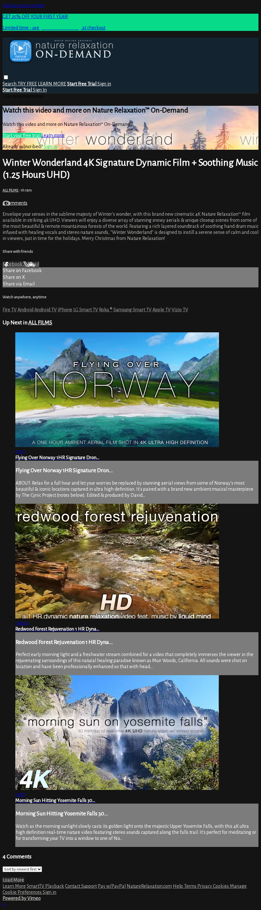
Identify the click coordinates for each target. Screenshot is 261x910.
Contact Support (81, 886)
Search (10, 83)
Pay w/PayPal (112, 886)
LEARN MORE (52, 83)
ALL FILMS (11, 190)
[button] (6, 77)
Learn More (14, 886)
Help (178, 886)
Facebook (13, 264)
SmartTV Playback (45, 886)
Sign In (40, 89)
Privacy (205, 886)
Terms (190, 886)
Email (33, 264)
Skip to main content (23, 5)
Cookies (221, 886)
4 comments (15, 203)
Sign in (104, 83)
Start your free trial (22, 135)
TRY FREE (27, 83)
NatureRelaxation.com (149, 886)
